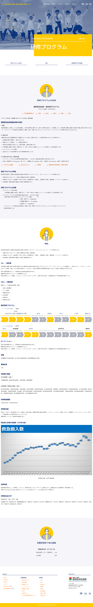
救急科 (41, 589)
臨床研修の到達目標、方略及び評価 (58, 165)
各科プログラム (25, 165)
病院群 (39, 165)
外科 (41, 582)
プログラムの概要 (8, 165)
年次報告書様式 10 (29, 113)
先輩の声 (67, 4)
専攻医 (53, 4)
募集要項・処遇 (25, 589)
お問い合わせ (7, 586)
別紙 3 (54, 113)
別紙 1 (39, 113)
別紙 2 (47, 113)
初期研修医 (46, 4)
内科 (41, 580)
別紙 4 (62, 113)
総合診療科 (42, 591)
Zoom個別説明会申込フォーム (29, 595)
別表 (69, 113)
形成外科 (42, 584)
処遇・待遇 (42, 593)
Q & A (23, 591)
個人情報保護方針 (8, 588)
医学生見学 (24, 582)
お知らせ (74, 4)
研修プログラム (25, 580)
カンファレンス (25, 586)
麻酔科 (41, 586)
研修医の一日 (25, 584)
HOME (5, 577)
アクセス (60, 4)
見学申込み (24, 593)
